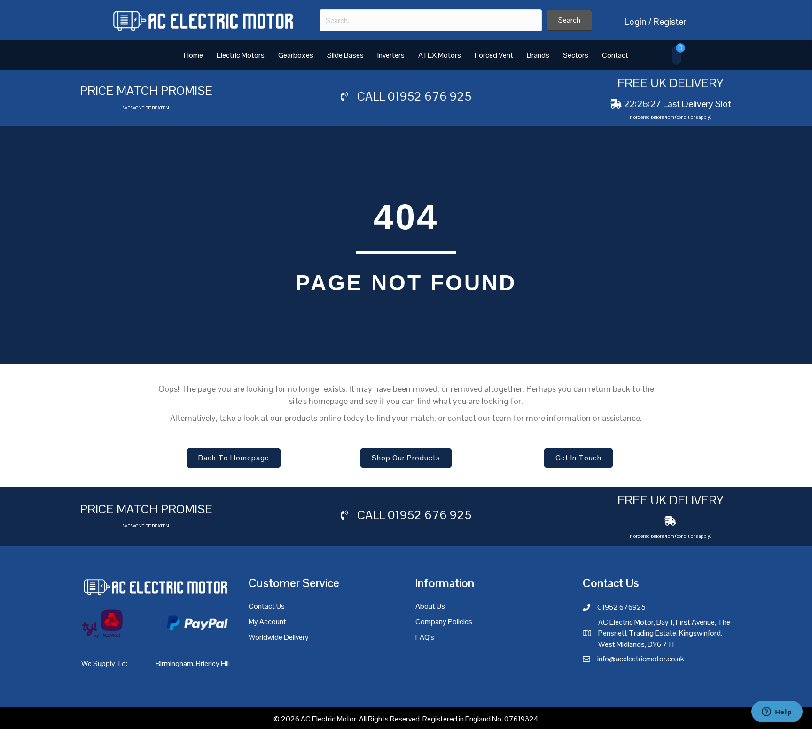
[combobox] (431, 20)
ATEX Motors (439, 55)
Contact (615, 55)
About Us (430, 606)
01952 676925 (621, 607)
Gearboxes (295, 55)
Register (669, 22)
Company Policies (443, 622)
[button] (569, 20)
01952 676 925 (429, 96)
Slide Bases (345, 55)
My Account (267, 622)
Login (636, 22)
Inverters (391, 55)
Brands (538, 55)
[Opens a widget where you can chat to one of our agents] (777, 712)
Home (193, 55)
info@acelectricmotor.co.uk (640, 659)
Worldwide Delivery (279, 637)
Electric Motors (241, 55)
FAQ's (424, 637)
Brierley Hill (213, 663)
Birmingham (174, 663)
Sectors (575, 55)
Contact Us (267, 606)
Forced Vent (494, 55)
